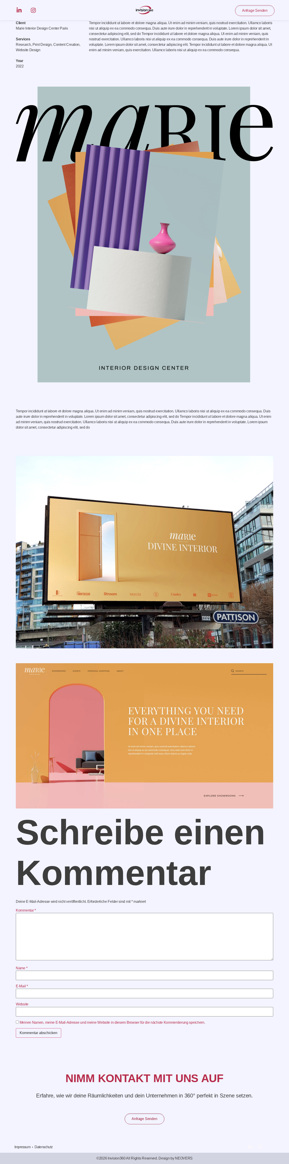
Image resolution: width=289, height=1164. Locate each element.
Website (22, 1004)
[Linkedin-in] (19, 10)
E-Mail (22, 986)
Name (21, 968)
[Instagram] (33, 10)
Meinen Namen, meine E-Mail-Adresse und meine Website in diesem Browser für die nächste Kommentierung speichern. (112, 1022)
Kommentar (26, 910)
